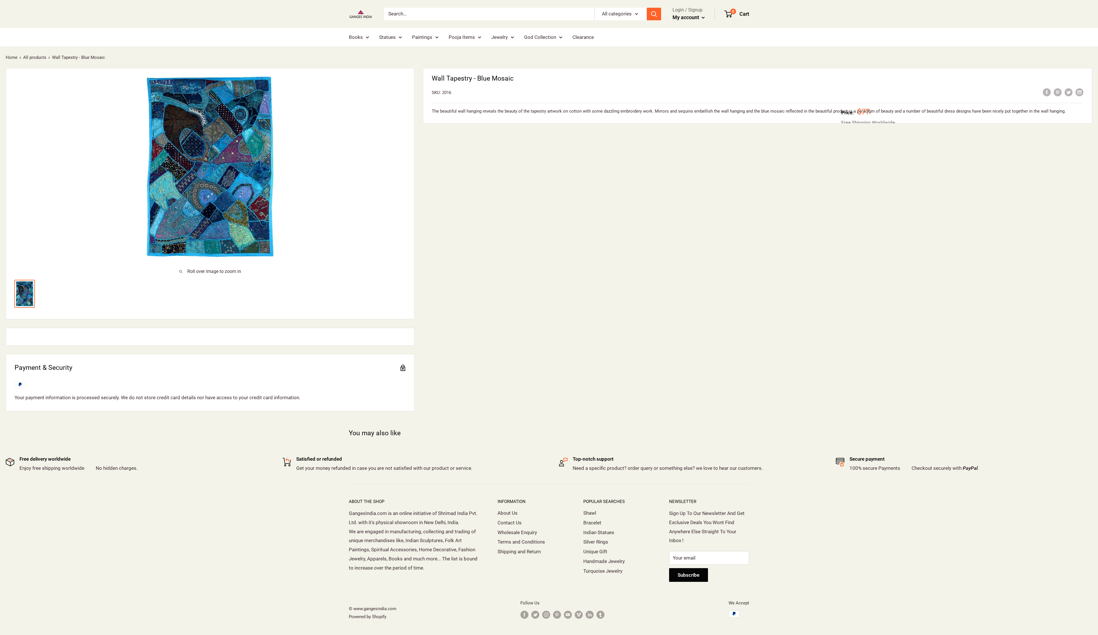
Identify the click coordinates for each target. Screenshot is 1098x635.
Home (11, 57)
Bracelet (592, 523)
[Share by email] (1079, 92)
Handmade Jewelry (604, 561)
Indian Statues (598, 532)
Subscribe (688, 575)
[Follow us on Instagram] (546, 614)
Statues (387, 37)
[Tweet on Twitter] (1069, 92)
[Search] (654, 14)
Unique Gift (595, 551)
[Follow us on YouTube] (568, 614)
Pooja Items (462, 37)
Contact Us (510, 523)
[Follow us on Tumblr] (600, 614)
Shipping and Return (519, 551)
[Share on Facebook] (1047, 92)
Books (356, 37)
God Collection (540, 37)
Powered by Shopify (367, 616)
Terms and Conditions (521, 542)
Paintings (422, 37)
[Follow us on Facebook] (524, 614)
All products (34, 57)
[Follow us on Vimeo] (579, 614)
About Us (508, 513)
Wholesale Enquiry (517, 532)
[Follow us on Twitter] (535, 614)
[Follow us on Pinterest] (557, 614)
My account (686, 17)
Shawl (589, 513)
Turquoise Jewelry (602, 571)
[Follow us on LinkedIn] (590, 614)
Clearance (583, 37)
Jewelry (499, 37)
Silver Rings (595, 542)
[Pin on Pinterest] (1058, 92)
